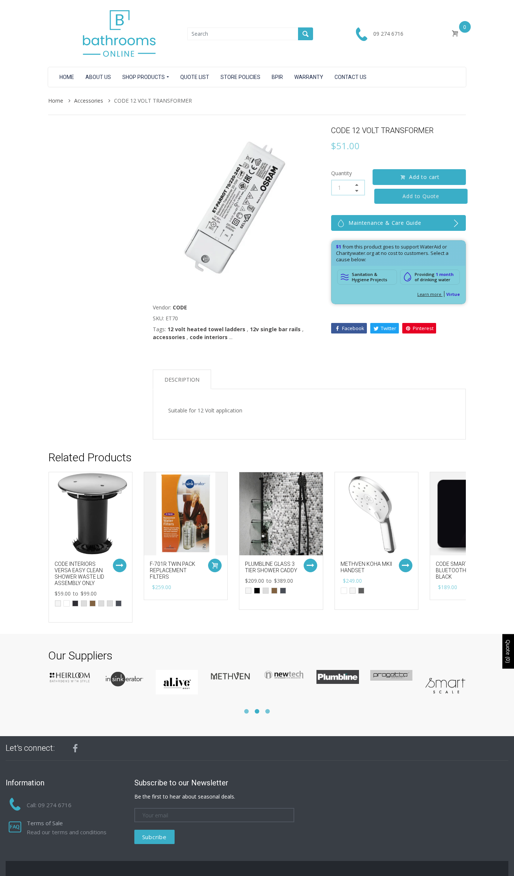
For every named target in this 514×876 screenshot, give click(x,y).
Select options (119, 565)
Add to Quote (418, 196)
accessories (169, 337)
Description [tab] (181, 379)
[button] (246, 711)
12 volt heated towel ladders (206, 329)
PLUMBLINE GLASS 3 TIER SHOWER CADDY (271, 567)
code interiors (209, 337)
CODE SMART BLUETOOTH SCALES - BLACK (462, 570)
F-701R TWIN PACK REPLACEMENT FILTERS (172, 570)
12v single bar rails (275, 329)
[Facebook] (75, 748)
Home (56, 100)
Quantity (341, 173)
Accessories (89, 100)
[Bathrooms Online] (117, 32)
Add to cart (424, 176)
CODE (180, 307)
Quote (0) (508, 651)
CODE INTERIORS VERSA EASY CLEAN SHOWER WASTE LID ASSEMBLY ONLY (79, 573)
